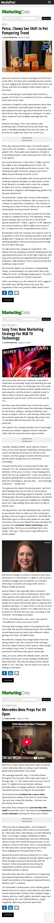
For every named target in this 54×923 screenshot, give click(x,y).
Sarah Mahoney (10, 37)
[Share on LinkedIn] (10, 293)
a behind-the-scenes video (32, 794)
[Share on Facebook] (4, 293)
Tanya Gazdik (9, 718)
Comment (8, 300)
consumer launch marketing (28, 525)
